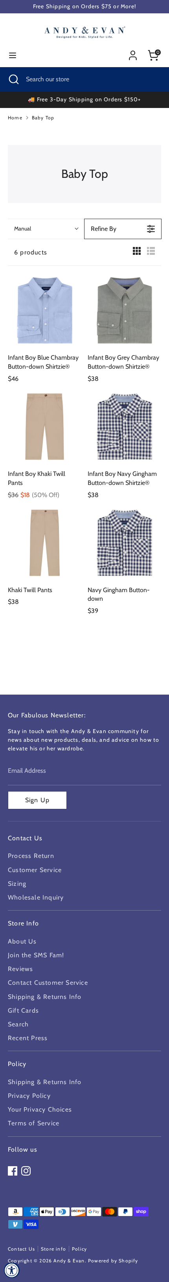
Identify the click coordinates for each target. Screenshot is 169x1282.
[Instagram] (26, 1171)
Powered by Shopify (113, 1261)
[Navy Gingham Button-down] (124, 543)
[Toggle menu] (12, 55)
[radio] (137, 252)
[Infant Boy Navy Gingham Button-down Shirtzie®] (124, 426)
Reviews (20, 969)
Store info (53, 1249)
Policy (79, 1249)
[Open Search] (13, 79)
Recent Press (28, 1038)
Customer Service (35, 870)
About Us (22, 941)
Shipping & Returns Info (45, 996)
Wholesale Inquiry (36, 897)
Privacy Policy (29, 1095)
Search (18, 1024)
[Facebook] (12, 1171)
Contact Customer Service (48, 982)
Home (15, 118)
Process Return (31, 856)
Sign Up (37, 800)
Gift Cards (23, 1010)
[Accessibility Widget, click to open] (12, 1270)
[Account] (133, 52)
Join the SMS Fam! (36, 955)
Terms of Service (33, 1123)
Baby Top (43, 118)
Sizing (17, 883)
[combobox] (46, 229)
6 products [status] (30, 252)
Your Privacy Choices (40, 1109)
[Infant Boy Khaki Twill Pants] (44, 426)
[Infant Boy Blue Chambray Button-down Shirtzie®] (44, 310)
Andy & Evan (68, 1261)
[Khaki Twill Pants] (44, 543)
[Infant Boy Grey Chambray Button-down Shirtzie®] (124, 310)
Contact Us (21, 1249)
